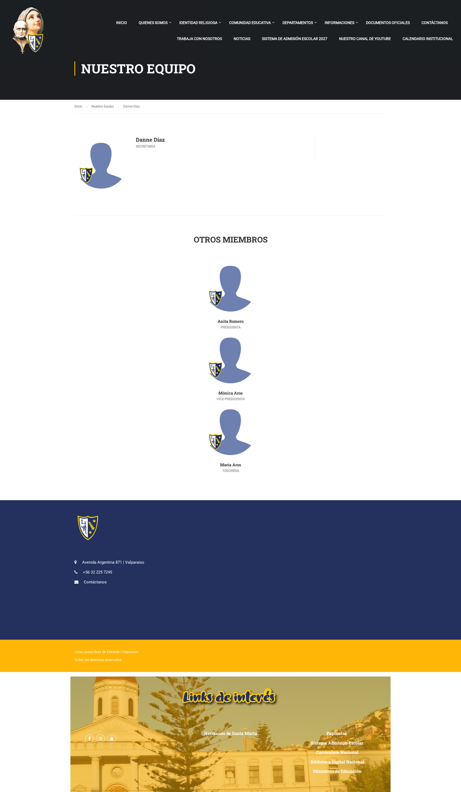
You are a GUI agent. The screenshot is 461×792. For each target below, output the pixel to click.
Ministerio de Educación (337, 771)
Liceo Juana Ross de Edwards (97, 652)
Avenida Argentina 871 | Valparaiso (113, 562)
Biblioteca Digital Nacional (337, 762)
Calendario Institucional (428, 39)
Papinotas (337, 733)
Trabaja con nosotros (199, 39)
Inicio (121, 23)
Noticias (242, 39)
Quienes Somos (153, 23)
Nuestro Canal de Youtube (365, 39)
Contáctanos (435, 23)
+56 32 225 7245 (97, 572)
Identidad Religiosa (198, 23)
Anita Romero (231, 321)
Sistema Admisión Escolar (337, 743)
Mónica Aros (230, 393)
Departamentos (298, 23)
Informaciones (339, 23)
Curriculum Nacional (337, 752)
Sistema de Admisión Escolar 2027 (294, 39)
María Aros (230, 464)
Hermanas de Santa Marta (230, 733)
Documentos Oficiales (388, 23)
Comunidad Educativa (250, 23)
